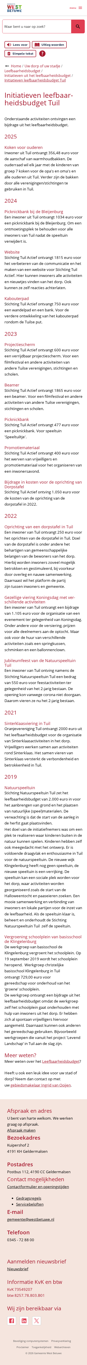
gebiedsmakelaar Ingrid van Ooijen (40, 1085)
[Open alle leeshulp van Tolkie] (42, 53)
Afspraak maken (21, 1130)
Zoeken (78, 26)
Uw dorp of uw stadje (42, 66)
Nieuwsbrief (17, 1268)
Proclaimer (23, 1347)
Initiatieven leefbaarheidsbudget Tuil (35, 80)
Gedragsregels (28, 1198)
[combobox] (36, 26)
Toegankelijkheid (41, 1347)
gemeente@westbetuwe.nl (30, 1219)
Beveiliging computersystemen (30, 1341)
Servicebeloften (30, 1204)
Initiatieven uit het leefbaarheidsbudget (37, 75)
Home (16, 66)
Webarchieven (62, 1347)
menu (73, 7)
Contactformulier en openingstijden (38, 1186)
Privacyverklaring (61, 1341)
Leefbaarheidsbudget (22, 70)
